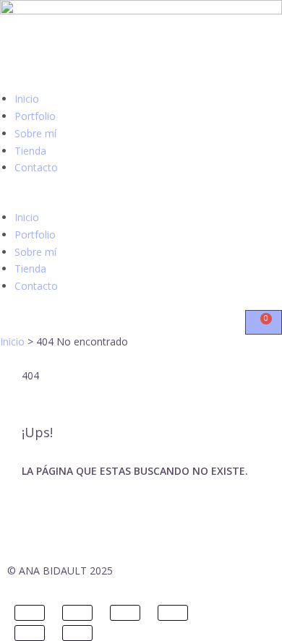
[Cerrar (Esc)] (173, 613)
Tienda (30, 151)
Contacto (36, 167)
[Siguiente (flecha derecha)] (77, 633)
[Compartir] (125, 613)
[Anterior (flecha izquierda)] (29, 633)
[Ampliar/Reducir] (29, 613)
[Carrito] (263, 322)
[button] (141, 200)
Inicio (26, 99)
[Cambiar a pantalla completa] (77, 613)
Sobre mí (35, 133)
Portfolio (35, 116)
